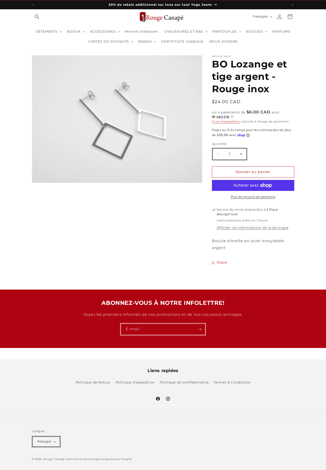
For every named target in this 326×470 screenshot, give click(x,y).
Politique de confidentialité (184, 382)
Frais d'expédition (226, 121)
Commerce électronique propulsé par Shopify (99, 459)
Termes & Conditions (231, 382)
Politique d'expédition (135, 382)
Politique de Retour (93, 382)
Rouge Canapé (54, 459)
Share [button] (222, 262)
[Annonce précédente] (33, 4)
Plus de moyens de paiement (253, 197)
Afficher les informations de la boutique (253, 227)
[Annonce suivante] (292, 4)
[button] (37, 16)
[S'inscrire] (200, 329)
